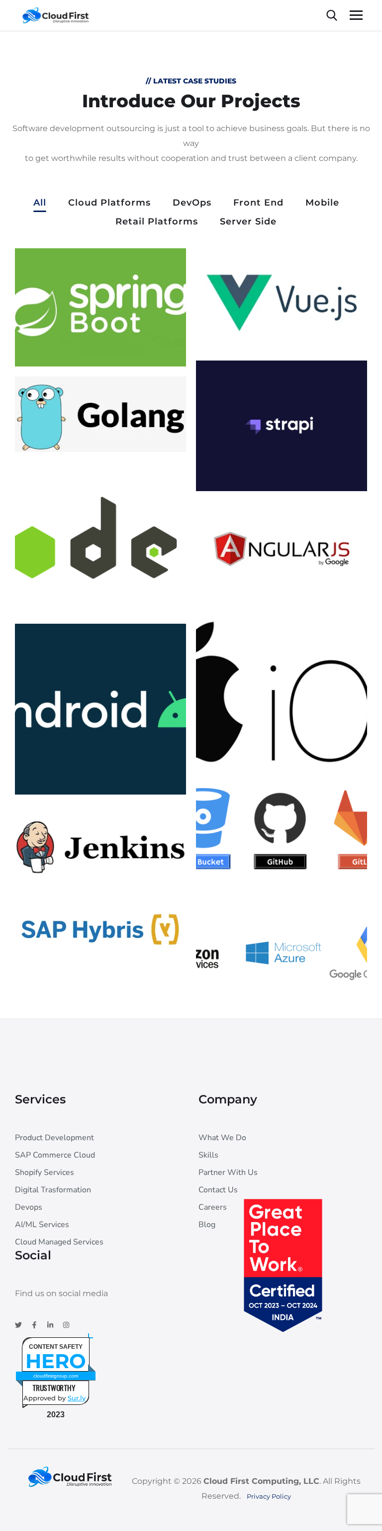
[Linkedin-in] (50, 1324)
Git (218, 852)
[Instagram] (66, 1324)
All (39, 203)
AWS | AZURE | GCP (261, 973)
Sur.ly (77, 1398)
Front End (258, 203)
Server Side (248, 222)
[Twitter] (18, 1324)
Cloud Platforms (109, 203)
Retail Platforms (156, 222)
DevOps (192, 203)
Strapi (226, 456)
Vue (221, 315)
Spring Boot (61, 331)
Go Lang (51, 417)
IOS (220, 742)
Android (51, 759)
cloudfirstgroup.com (55, 1376)
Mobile (322, 203)
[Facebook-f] (34, 1324)
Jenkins (50, 855)
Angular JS (239, 562)
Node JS (51, 578)
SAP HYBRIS (62, 927)
